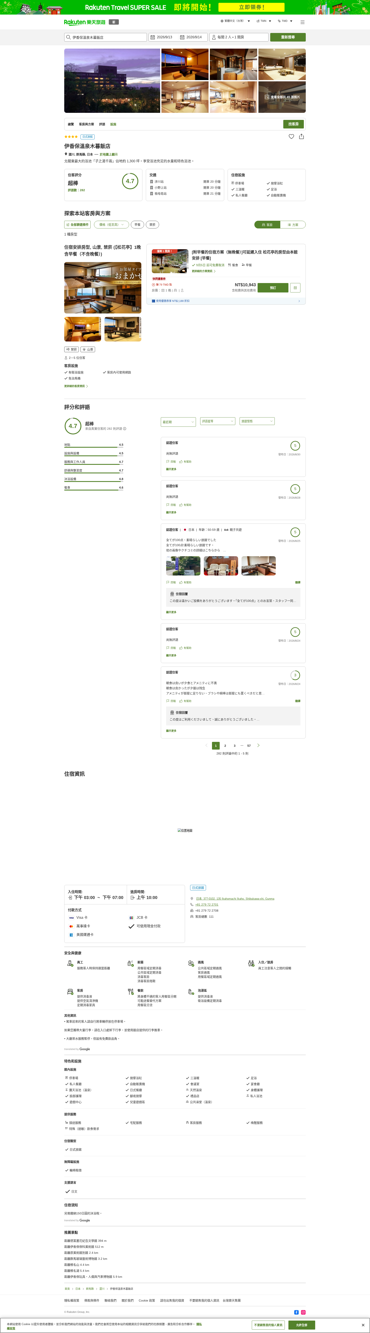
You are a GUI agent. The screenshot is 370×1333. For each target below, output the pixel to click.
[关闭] (363, 1325)
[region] (185, 1325)
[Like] (291, 136)
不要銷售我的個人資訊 (204, 1300)
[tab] (267, 224)
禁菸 (152, 224)
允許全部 (301, 1325)
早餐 (137, 224)
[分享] (301, 136)
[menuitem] (236, 21)
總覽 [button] (71, 124)
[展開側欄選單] (302, 22)
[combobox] (105, 37)
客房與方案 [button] (86, 124)
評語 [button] (102, 124)
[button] (84, 22)
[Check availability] (295, 287)
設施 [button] (113, 124)
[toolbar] (178, 37)
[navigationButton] (206, 746)
